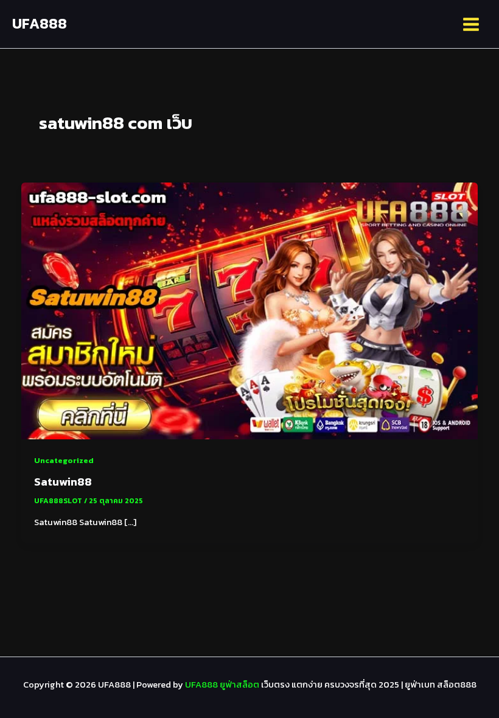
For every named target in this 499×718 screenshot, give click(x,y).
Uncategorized (64, 460)
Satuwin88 (63, 481)
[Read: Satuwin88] (249, 310)
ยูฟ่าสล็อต (239, 684)
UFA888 (39, 23)
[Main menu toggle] (471, 24)
